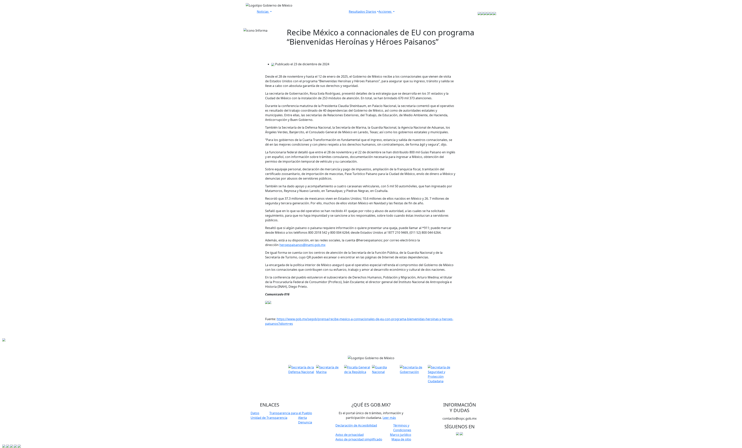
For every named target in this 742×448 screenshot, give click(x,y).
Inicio (251, 13)
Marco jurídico (400, 435)
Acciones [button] (385, 11)
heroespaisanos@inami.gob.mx (302, 245)
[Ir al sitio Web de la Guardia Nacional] (488, 13)
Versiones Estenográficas (291, 13)
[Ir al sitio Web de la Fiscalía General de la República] (485, 13)
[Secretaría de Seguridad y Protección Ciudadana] (441, 374)
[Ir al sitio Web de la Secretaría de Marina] (482, 13)
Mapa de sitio (401, 439)
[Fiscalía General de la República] (357, 369)
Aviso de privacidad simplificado (358, 439)
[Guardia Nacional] (385, 369)
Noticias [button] (263, 11)
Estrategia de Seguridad (413, 13)
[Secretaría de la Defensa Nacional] (301, 369)
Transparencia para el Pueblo (290, 413)
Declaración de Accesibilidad (356, 425)
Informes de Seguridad (330, 13)
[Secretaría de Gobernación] (413, 369)
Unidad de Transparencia (269, 418)
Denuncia (305, 422)
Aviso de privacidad (349, 435)
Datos (255, 413)
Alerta (302, 418)
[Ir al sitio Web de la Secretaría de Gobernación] (491, 13)
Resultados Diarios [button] (362, 11)
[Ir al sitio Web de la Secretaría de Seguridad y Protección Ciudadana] (494, 13)
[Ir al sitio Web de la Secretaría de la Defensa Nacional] (479, 13)
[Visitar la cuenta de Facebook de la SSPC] (458, 433)
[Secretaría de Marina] (329, 369)
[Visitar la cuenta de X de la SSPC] (461, 433)
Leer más (389, 418)
